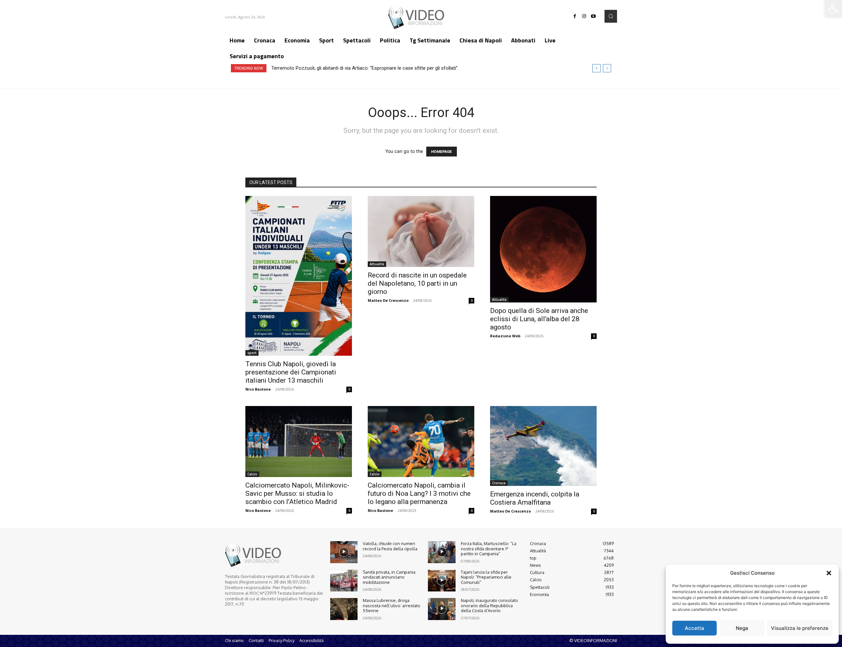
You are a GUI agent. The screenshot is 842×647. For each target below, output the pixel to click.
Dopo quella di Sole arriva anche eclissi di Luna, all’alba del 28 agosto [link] (539, 319)
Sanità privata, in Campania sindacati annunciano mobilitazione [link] (389, 577)
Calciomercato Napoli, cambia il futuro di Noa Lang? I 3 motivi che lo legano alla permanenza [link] (419, 493)
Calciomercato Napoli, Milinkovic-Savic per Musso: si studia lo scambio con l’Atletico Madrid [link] (297, 493)
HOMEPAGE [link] (441, 151)
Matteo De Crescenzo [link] (388, 300)
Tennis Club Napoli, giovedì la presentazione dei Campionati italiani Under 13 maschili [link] (290, 372)
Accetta (694, 628)
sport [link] (252, 352)
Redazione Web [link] (505, 335)
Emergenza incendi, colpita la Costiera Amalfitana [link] (534, 498)
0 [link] (349, 389)
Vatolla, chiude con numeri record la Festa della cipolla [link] (390, 546)
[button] (829, 573)
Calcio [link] (252, 474)
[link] (833, 8)
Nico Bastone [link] (258, 389)
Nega (742, 628)
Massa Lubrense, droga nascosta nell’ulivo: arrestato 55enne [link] (391, 605)
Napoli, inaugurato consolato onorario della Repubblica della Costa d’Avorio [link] (489, 605)
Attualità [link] (377, 264)
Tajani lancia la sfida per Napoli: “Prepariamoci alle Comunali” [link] (486, 577)
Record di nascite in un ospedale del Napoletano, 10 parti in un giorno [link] (417, 283)
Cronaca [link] (499, 483)
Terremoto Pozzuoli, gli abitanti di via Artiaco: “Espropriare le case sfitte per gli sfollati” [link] (364, 68)
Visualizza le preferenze (800, 628)
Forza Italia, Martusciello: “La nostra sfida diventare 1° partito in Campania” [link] (488, 548)
